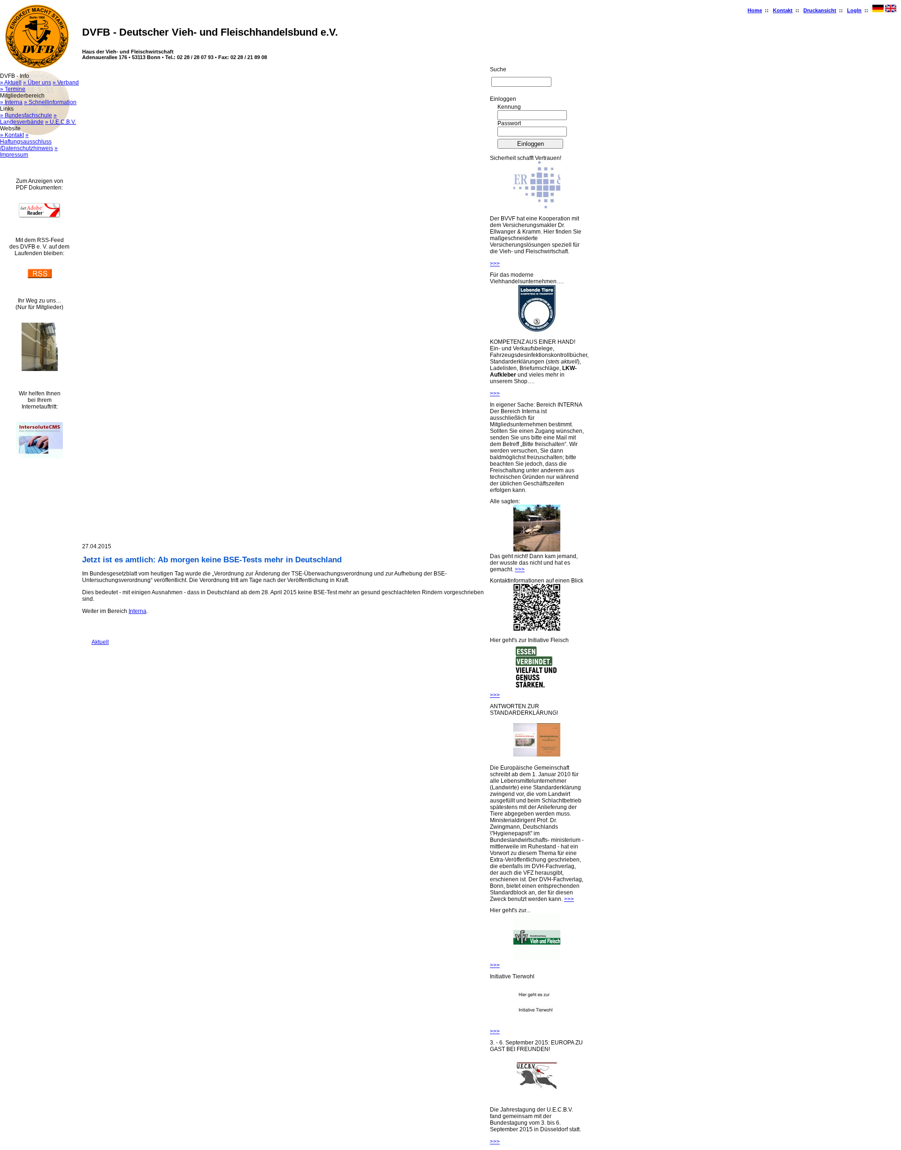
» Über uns (37, 82)
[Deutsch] (878, 10)
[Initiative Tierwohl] (536, 1024)
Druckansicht (819, 10)
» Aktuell (11, 82)
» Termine (12, 89)
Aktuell (95, 642)
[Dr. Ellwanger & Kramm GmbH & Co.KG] (536, 206)
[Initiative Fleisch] (536, 688)
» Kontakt (12, 135)
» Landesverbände (28, 118)
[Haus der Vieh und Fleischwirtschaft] (40, 369)
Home (755, 10)
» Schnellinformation (50, 102)
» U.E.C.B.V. (60, 122)
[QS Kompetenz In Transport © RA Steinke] (536, 329)
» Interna (11, 102)
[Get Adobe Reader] (39, 215)
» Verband (66, 82)
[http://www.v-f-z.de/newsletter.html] (536, 958)
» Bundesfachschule (26, 115)
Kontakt (783, 10)
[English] (890, 10)
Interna (137, 611)
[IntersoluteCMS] (39, 456)
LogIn (854, 10)
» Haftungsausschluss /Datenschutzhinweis (26, 141)
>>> (495, 263)
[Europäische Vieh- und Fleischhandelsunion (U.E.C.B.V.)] (536, 1097)
